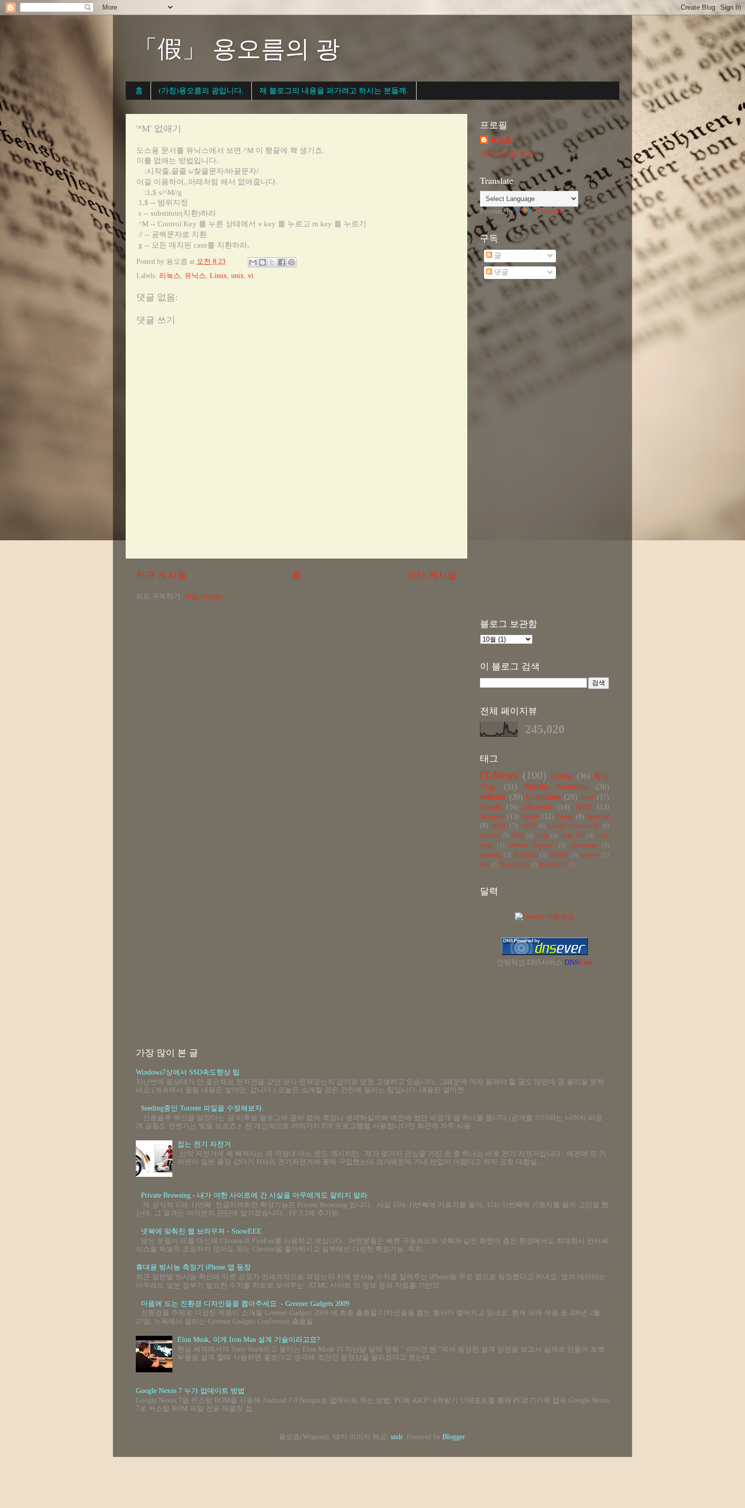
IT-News (499, 775)
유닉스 (195, 276)
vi (250, 276)
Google (490, 807)
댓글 (500, 272)
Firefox (562, 776)
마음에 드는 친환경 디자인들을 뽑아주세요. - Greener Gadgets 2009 (245, 1303)
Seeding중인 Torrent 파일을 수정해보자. (202, 1108)
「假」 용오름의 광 (236, 47)
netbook (493, 797)
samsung (490, 854)
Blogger (453, 1437)
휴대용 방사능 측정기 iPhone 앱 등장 (193, 1267)
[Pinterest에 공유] (291, 262)
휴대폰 (558, 854)
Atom (564, 816)
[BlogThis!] (262, 262)
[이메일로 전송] (253, 262)
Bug (485, 864)
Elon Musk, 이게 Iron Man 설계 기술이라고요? (248, 1339)
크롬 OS (572, 835)
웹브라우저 (553, 864)
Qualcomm (584, 845)
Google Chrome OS (573, 825)
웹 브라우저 (514, 864)
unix (237, 276)
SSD (518, 835)
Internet (598, 816)
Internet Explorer (531, 845)
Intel (586, 797)
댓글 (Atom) (203, 596)
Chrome (489, 835)
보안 (499, 825)
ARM (529, 825)
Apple (530, 816)
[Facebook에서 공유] (282, 262)
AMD (583, 807)
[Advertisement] (544, 450)
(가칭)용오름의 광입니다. (201, 90)
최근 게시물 (161, 575)
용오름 (500, 140)
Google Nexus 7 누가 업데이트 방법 (190, 1391)
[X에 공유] (272, 262)
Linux (218, 276)
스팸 (542, 835)
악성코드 (525, 854)
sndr (396, 1437)
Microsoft (538, 807)
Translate (549, 211)
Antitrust (589, 855)
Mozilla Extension (556, 786)
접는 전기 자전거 (204, 1144)
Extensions (543, 797)
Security (492, 816)
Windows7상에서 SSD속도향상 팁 (188, 1072)
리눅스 (169, 276)
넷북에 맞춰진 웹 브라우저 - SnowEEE (201, 1231)
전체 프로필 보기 (507, 153)
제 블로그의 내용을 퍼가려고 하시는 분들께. (333, 90)
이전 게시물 (431, 575)
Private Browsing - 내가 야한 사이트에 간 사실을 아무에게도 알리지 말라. (255, 1195)
